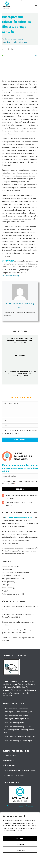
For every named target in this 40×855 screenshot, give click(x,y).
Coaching (7, 42)
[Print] (13, 48)
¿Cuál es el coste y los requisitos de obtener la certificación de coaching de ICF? (20, 373)
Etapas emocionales (9, 576)
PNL (3, 591)
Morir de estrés (8, 760)
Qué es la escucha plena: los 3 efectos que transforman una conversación (20, 340)
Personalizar (20, 844)
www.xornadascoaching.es (11, 275)
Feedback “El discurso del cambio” (16, 775)
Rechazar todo (20, 850)
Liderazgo (5, 585)
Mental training (8, 588)
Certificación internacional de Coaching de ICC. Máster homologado (18, 710)
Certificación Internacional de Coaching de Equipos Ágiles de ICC (16, 717)
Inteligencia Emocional (10, 579)
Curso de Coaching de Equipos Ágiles (19, 741)
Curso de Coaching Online (15, 723)
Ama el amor (20, 355)
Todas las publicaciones (19, 42)
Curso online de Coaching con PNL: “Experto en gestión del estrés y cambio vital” (19, 730)
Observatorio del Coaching (14, 39)
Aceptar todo (20, 838)
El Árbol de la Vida (9, 765)
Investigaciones (8, 582)
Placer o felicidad (9, 755)
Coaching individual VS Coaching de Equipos (19, 770)
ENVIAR (20, 489)
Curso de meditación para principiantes (20, 736)
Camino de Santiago (9, 566)
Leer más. (10, 484)
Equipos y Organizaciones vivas (13, 572)
